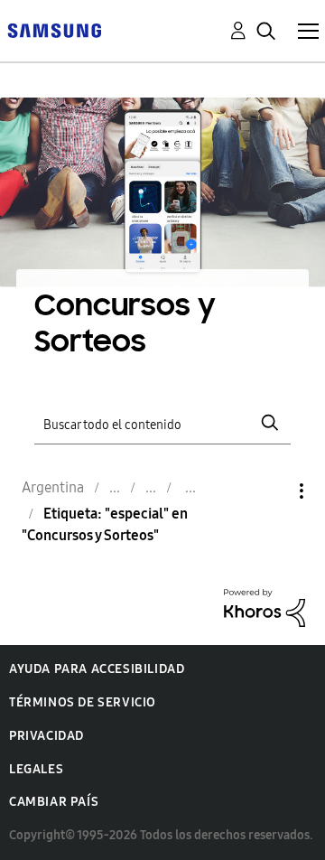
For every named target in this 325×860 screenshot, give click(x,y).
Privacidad (46, 735)
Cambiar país (53, 801)
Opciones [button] (270, 491)
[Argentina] (54, 29)
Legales (36, 769)
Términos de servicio (82, 702)
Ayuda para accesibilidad (96, 669)
